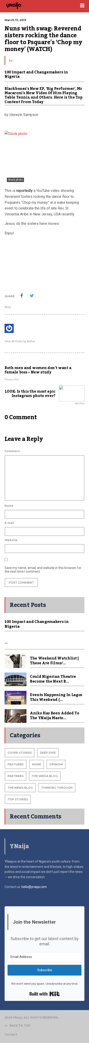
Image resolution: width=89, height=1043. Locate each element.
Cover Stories (20, 752)
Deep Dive (48, 752)
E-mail (9, 523)
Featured (16, 764)
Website (11, 540)
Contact (11, 1034)
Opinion (56, 764)
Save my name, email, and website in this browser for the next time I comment (43, 569)
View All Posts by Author (20, 341)
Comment (12, 451)
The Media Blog (45, 776)
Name (9, 505)
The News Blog (20, 787)
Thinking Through (57, 787)
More (8, 307)
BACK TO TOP (20, 1025)
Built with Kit (44, 994)
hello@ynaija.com (34, 887)
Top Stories (18, 799)
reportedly (24, 190)
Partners (16, 776)
